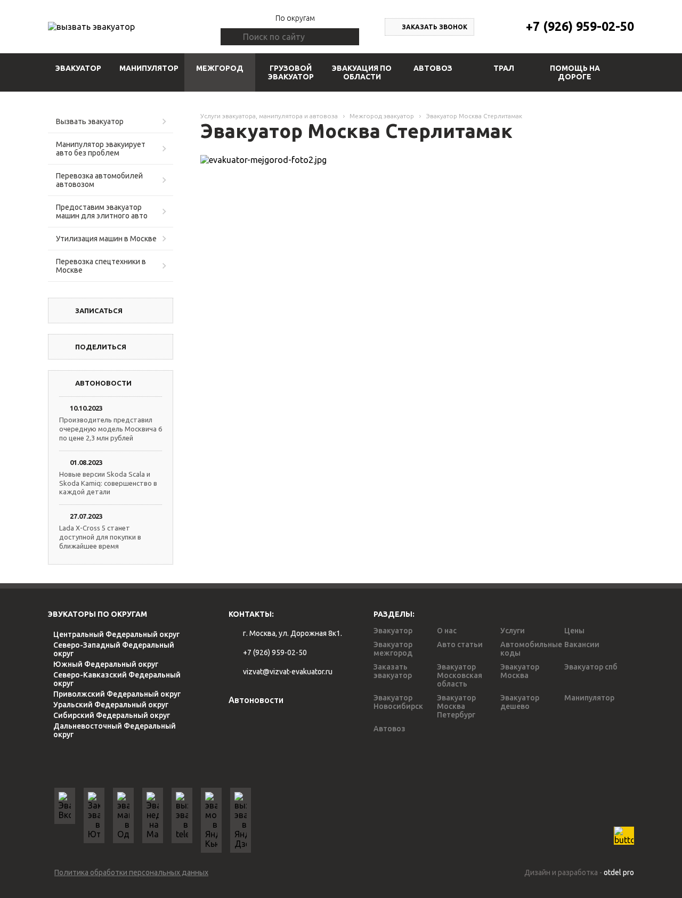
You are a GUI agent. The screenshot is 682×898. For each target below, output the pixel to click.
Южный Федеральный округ (105, 664)
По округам (295, 18)
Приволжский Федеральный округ (117, 694)
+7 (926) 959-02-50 (580, 26)
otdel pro (619, 872)
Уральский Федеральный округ (110, 704)
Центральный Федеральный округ (116, 634)
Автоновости (256, 700)
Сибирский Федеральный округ (111, 715)
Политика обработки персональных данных (131, 872)
